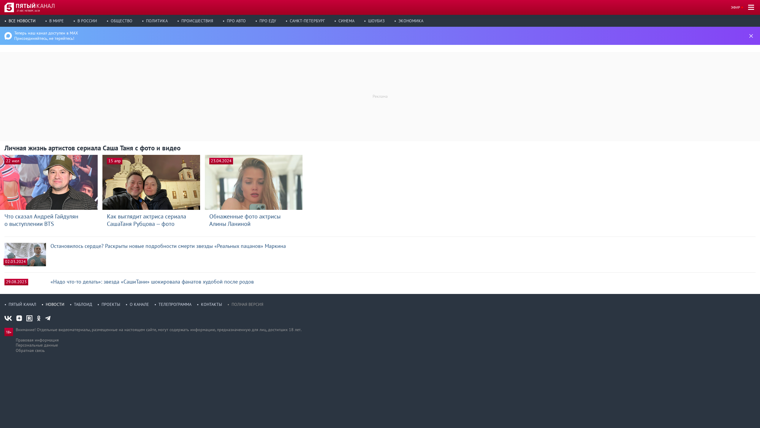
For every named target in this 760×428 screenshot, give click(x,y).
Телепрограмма (175, 304)
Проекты (111, 304)
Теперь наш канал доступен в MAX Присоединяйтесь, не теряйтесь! (46, 35)
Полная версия (247, 304)
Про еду (267, 20)
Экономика (410, 20)
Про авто (236, 20)
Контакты (211, 304)
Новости (55, 304)
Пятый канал (22, 304)
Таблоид (83, 304)
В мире (56, 20)
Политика (157, 20)
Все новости (22, 20)
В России (87, 20)
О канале (139, 304)
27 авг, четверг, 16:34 (28, 10)
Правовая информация (37, 340)
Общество (121, 20)
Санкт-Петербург (307, 20)
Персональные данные (37, 345)
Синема (346, 20)
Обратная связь (30, 350)
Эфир (735, 7)
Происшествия (197, 20)
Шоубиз (376, 20)
